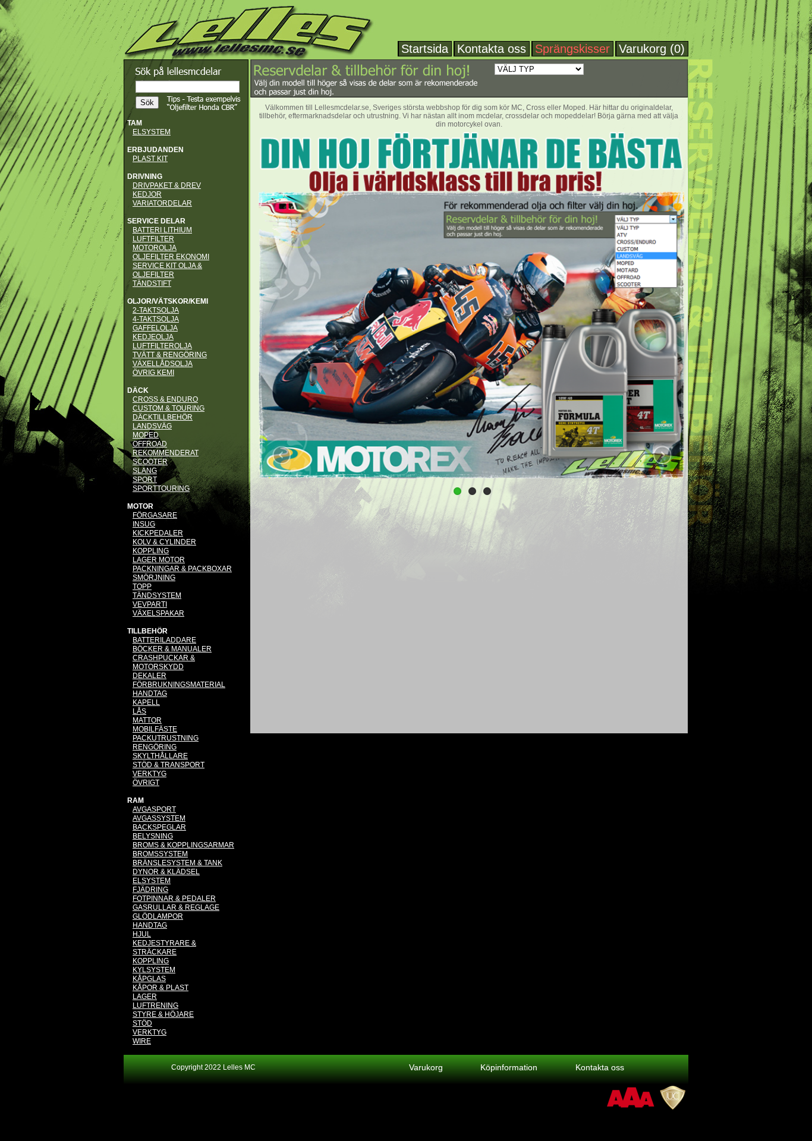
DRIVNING (144, 176)
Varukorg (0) (652, 48)
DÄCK (138, 390)
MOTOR (140, 506)
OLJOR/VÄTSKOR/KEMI (167, 301)
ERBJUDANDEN (155, 150)
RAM (135, 800)
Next (662, 455)
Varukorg (426, 1067)
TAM (134, 123)
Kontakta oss (491, 48)
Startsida (424, 48)
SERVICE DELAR (156, 221)
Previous (281, 455)
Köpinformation (508, 1067)
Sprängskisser (572, 48)
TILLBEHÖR (147, 631)
